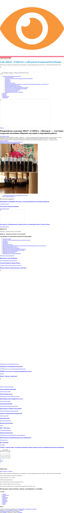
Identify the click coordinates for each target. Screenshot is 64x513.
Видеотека (4, 498)
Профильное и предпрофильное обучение (11, 366)
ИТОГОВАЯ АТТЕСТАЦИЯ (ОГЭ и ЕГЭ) (11, 398)
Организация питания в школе (11, 90)
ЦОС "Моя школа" (5, 428)
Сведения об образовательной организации (11, 76)
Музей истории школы (6, 394)
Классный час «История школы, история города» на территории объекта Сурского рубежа (25, 224)
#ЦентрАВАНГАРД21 (18, 142)
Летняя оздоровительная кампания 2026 (11, 413)
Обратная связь (5, 96)
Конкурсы (4, 501)
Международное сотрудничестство (12, 89)
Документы (7, 79)
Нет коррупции (4, 442)
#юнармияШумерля (15, 143)
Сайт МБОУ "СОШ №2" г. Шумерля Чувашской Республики (30, 62)
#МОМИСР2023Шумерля (5, 143)
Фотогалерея (5, 497)
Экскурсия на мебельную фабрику (9, 206)
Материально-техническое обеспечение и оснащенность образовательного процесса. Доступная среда (27, 84)
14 (6, 455)
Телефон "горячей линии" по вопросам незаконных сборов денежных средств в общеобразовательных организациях (32, 447)
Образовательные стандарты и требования (14, 92)
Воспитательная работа (6, 423)
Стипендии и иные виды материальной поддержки (16, 88)
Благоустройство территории (8, 389)
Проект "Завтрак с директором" (9, 376)
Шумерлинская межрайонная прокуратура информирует (15, 437)
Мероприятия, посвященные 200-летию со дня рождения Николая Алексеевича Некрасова (24, 201)
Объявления (5, 97)
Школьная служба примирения (8, 258)
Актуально (4, 93)
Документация (5, 495)
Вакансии (4, 95)
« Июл (1, 460)
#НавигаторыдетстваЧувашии (6, 142)
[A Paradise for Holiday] (7, 255)
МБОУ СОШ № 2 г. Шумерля (6, 471)
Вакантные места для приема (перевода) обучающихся (16, 87)
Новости (4, 94)
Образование (8, 80)
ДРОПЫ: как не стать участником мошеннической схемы (16, 371)
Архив (3, 504)
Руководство (7, 81)
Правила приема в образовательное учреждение (13, 267)
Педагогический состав (10, 83)
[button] (32, 158)
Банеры (4, 496)
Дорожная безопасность (6, 432)
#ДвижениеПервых (4, 140)
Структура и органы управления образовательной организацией (19, 78)
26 (3, 457)
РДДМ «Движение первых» (9, 196)
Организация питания (6, 403)
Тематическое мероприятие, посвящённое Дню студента (15, 195)
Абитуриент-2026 (4, 418)
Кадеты (4, 503)
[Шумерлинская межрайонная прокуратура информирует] (12, 435)
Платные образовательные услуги (12, 85)
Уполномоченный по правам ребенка (10, 263)
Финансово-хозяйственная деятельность (13, 86)
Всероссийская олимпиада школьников (11, 408)
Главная (4, 494)
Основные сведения (9, 77)
